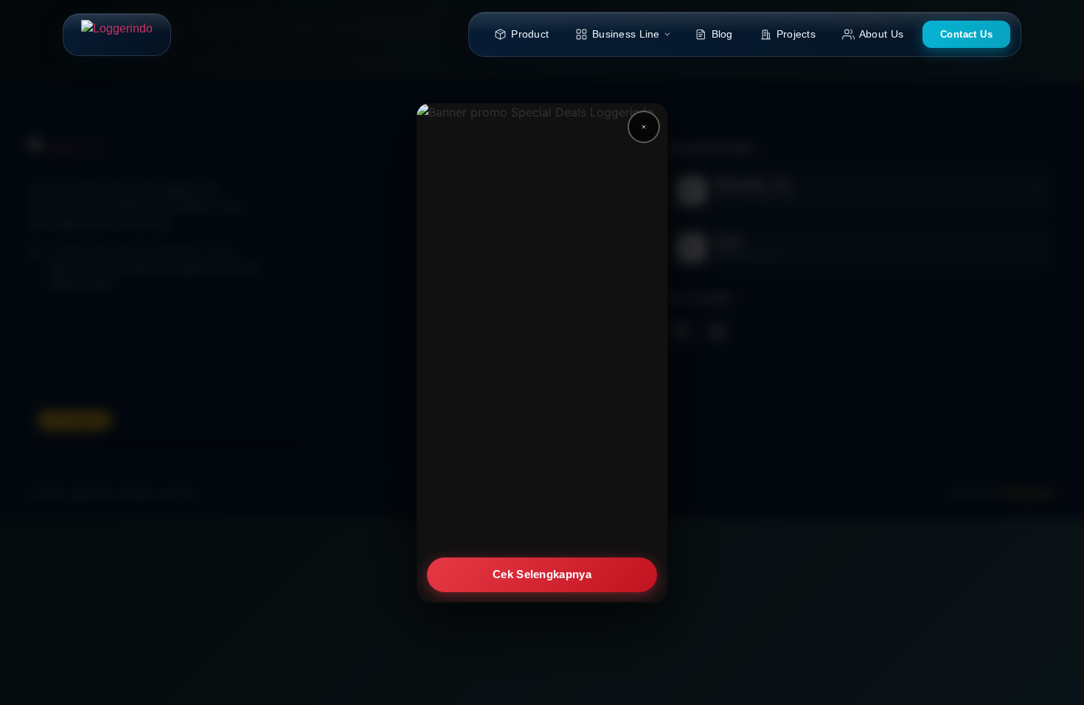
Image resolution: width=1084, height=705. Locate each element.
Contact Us (966, 34)
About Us (881, 34)
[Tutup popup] (644, 127)
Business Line (626, 34)
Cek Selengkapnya (542, 574)
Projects (796, 34)
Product (530, 34)
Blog (722, 34)
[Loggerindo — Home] (117, 34)
